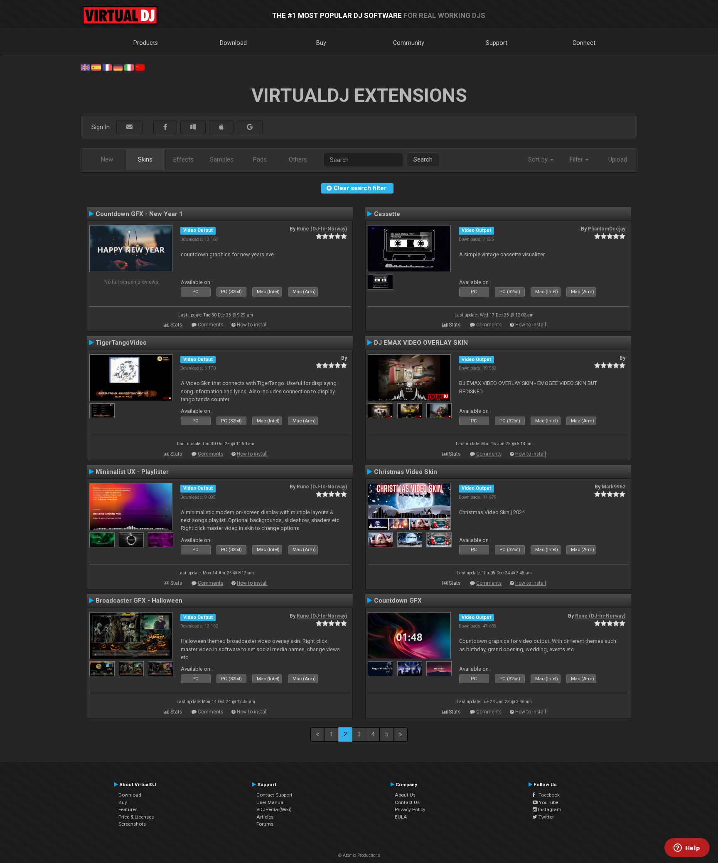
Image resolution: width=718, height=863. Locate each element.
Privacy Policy (410, 809)
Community (408, 42)
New (107, 159)
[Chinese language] (140, 67)
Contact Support (274, 795)
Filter (577, 159)
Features (128, 809)
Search (423, 159)
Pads (260, 159)
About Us (405, 795)
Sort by (538, 159)
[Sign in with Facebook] (165, 127)
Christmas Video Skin (405, 472)
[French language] (107, 67)
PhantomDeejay (606, 229)
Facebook (547, 795)
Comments (210, 325)
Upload (617, 159)
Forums (264, 824)
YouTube (548, 802)
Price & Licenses (136, 817)
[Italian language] (128, 67)
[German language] (118, 67)
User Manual (270, 802)
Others (298, 159)
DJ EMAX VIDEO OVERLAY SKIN (421, 342)
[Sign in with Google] (250, 127)
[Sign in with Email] (129, 127)
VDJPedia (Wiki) (274, 809)
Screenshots (132, 824)
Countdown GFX (398, 600)
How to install (252, 325)
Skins (145, 159)
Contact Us (407, 802)
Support (496, 42)
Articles (264, 817)
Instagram (549, 809)
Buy (321, 42)
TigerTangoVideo (121, 342)
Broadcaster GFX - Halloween (139, 600)
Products (145, 42)
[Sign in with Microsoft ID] (193, 127)
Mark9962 (613, 487)
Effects (183, 159)
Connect (584, 42)
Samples (222, 159)
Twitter (545, 817)
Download (233, 42)
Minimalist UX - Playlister (132, 472)
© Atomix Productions (359, 855)
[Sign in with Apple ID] (221, 127)
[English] (85, 67)
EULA (401, 817)
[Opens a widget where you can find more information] (687, 848)
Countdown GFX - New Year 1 (139, 214)
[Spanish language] (96, 67)
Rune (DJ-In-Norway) (322, 229)
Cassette (387, 214)
